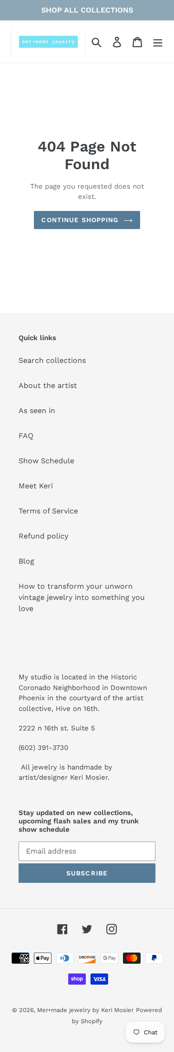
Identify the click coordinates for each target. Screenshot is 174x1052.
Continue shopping (79, 220)
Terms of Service (48, 510)
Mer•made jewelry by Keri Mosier (85, 1009)
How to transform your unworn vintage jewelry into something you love (82, 597)
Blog (26, 561)
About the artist (48, 385)
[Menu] (158, 41)
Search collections (52, 360)
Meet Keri (36, 485)
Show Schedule (46, 460)
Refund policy (43, 536)
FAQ (26, 435)
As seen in (37, 410)
